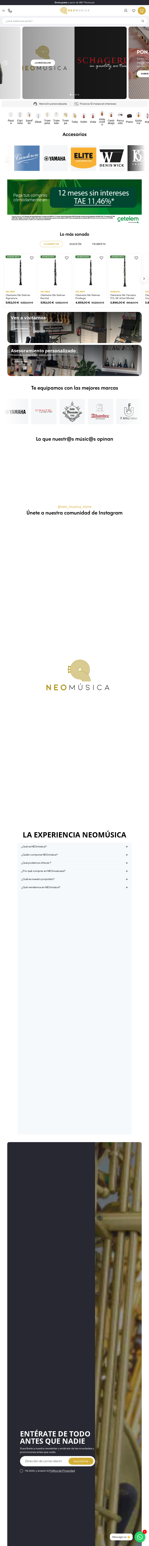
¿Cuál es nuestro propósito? (37, 879)
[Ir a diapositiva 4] (78, 94)
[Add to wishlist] (32, 258)
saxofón (75, 244)
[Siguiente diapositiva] (138, 118)
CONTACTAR (21, 361)
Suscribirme (81, 1461)
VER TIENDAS (21, 328)
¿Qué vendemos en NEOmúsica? (40, 887)
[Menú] (4, 11)
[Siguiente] (143, 63)
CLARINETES (51, 244)
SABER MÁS (41, 73)
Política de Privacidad (62, 1470)
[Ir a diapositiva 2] (73, 94)
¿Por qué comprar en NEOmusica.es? (43, 871)
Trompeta (99, 244)
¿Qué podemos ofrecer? (36, 862)
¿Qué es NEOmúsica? (34, 846)
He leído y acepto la (50, 1470)
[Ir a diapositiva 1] (70, 94)
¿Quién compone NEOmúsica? (39, 854)
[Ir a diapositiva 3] (75, 94)
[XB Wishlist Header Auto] (134, 11)
